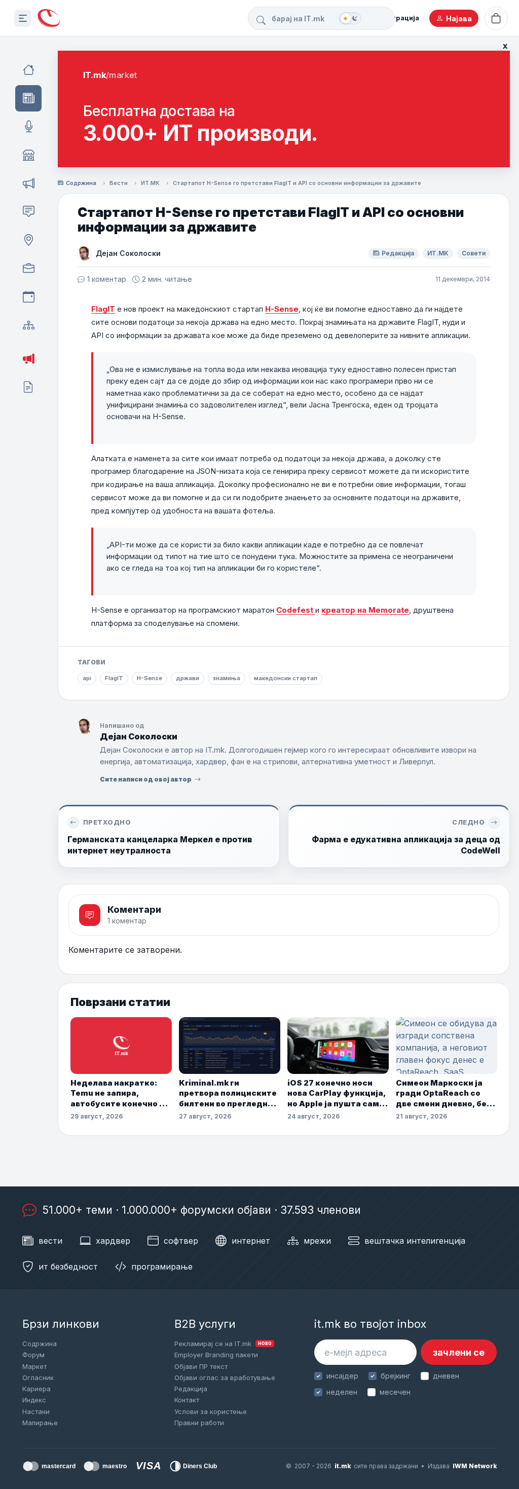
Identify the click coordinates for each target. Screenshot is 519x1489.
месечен (395, 1392)
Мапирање (40, 1423)
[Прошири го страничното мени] (22, 18)
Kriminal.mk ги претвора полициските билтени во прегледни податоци (228, 1093)
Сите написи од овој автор (146, 779)
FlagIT (103, 309)
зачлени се (459, 1352)
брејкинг (396, 1375)
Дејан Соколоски (128, 253)
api (87, 678)
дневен (446, 1375)
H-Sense (282, 309)
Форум (33, 1355)
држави (187, 678)
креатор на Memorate (365, 610)
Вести (118, 183)
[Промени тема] (350, 18)
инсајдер (342, 1375)
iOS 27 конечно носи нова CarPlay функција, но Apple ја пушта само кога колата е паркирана (336, 1093)
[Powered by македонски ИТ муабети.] (49, 18)
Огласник (38, 1377)
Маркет (34, 1366)
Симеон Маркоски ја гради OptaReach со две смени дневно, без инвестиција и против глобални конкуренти (443, 1093)
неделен (341, 1392)
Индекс (34, 1400)
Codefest (295, 610)
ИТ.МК (150, 183)
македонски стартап (285, 678)
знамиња (226, 678)
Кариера (36, 1389)
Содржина (81, 183)
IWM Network (475, 1466)
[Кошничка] (496, 18)
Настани (36, 1411)
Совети (474, 253)
